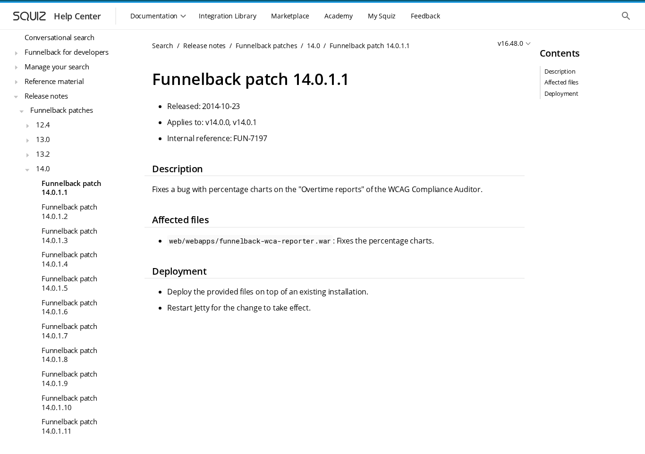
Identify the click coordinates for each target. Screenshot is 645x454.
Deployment (561, 93)
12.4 (43, 124)
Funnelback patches (61, 110)
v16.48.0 (510, 43)
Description (560, 71)
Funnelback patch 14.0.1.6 (69, 307)
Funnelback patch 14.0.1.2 (69, 211)
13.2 (43, 154)
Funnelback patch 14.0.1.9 (69, 378)
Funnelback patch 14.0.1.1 (72, 187)
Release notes (46, 96)
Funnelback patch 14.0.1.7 (69, 330)
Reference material (54, 81)
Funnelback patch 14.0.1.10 (69, 402)
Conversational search (59, 37)
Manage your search (57, 66)
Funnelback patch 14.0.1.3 (69, 235)
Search (162, 45)
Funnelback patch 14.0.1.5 (69, 283)
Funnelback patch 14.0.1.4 (69, 259)
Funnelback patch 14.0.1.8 (69, 354)
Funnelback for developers (67, 52)
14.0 (43, 168)
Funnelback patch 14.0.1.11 (69, 426)
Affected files (561, 82)
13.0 (43, 139)
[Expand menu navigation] (16, 53)
